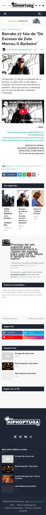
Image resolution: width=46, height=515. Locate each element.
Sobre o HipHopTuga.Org (26, 505)
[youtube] (43, 6)
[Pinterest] (29, 175)
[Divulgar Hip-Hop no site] (7, 356)
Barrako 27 (18, 29)
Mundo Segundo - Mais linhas (26, 363)
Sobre (10, 5)
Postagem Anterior (10, 319)
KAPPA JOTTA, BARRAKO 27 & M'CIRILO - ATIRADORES (8, 217)
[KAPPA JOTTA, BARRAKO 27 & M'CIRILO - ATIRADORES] (8, 198)
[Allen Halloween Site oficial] (7, 376)
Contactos (23, 511)
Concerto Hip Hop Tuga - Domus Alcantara (27, 477)
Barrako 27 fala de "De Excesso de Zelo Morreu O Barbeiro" (23, 216)
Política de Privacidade (14, 508)
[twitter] (39, 6)
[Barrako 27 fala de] (23, 198)
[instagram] (31, 437)
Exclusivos (36, 166)
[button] (5, 13)
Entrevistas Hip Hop (23, 166)
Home (4, 5)
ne (42, 166)
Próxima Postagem (35, 319)
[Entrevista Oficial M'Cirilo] (38, 198)
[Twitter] (20, 175)
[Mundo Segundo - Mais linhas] (7, 366)
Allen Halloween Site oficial (25, 373)
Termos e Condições (33, 508)
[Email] (34, 175)
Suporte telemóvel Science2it (29, 277)
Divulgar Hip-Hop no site (24, 353)
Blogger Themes (36, 502)
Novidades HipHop (9, 169)
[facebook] (36, 6)
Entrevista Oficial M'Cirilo (37, 211)
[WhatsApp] (24, 175)
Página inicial (7, 29)
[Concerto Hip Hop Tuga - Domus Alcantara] (7, 479)
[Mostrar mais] (38, 175)
